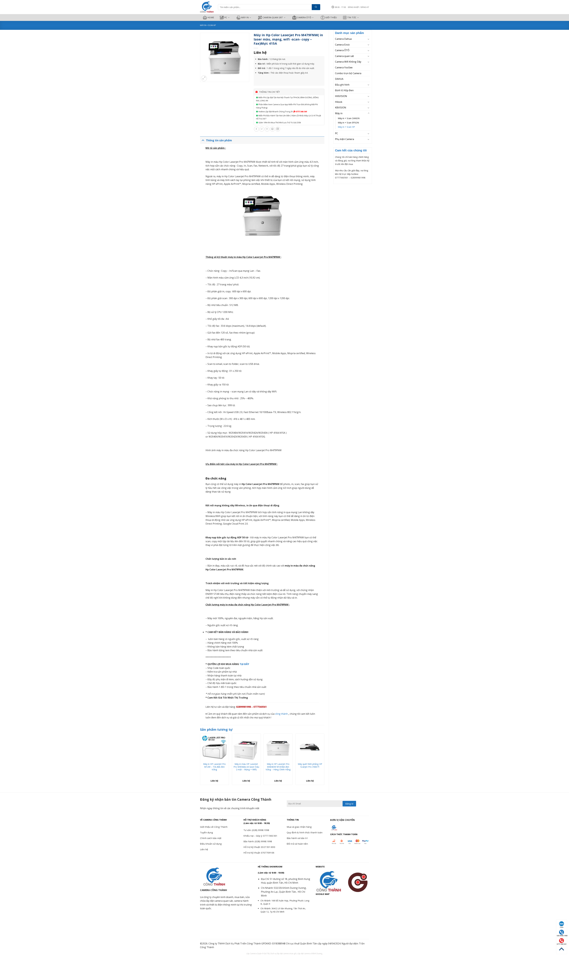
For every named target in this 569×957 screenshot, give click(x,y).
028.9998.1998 (562, 936)
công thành (281, 713)
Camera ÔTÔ (304, 17)
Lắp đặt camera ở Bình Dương (309, 953)
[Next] (324, 760)
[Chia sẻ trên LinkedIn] (277, 129)
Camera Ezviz (342, 44)
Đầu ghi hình (342, 84)
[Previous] (200, 760)
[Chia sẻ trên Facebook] (256, 129)
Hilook (338, 102)
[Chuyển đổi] (368, 39)
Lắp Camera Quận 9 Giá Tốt (258, 953)
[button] (358, 7)
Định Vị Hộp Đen (344, 90)
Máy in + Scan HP (208, 25)
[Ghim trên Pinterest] (272, 129)
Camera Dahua (343, 38)
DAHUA (339, 79)
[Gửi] (316, 7)
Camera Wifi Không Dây (348, 61)
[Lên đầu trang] (561, 949)
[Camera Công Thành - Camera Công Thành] (207, 7)
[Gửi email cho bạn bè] (267, 129)
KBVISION (340, 107)
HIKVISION (341, 96)
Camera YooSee (344, 67)
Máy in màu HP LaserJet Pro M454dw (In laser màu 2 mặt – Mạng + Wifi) (246, 767)
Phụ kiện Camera (344, 139)
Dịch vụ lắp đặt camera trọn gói (283, 953)
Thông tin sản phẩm (219, 140)
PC (225, 17)
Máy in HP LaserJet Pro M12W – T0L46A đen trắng (214, 767)
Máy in (245, 17)
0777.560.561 (301, 111)
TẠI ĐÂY (244, 664)
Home (210, 17)
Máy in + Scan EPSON (348, 122)
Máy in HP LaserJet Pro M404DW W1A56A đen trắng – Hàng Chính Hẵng (278, 767)
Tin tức (351, 17)
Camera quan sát (273, 17)
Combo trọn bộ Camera (348, 73)
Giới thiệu (331, 17)
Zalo (561, 927)
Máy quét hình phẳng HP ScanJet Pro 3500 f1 (310, 765)
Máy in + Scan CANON (348, 118)
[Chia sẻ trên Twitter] (261, 129)
